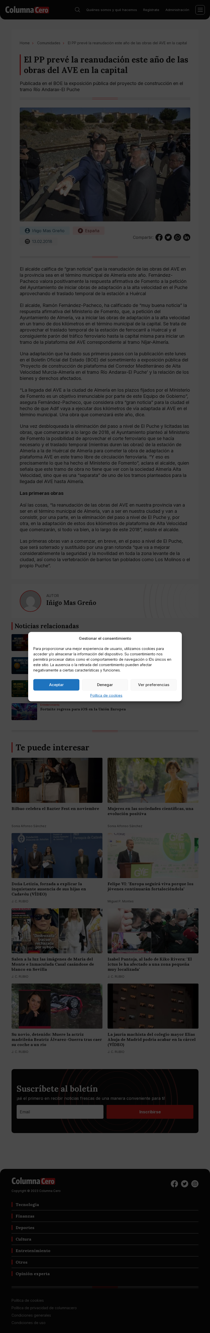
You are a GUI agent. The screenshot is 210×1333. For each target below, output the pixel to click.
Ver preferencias (153, 684)
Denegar (105, 684)
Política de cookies (106, 695)
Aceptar (56, 684)
